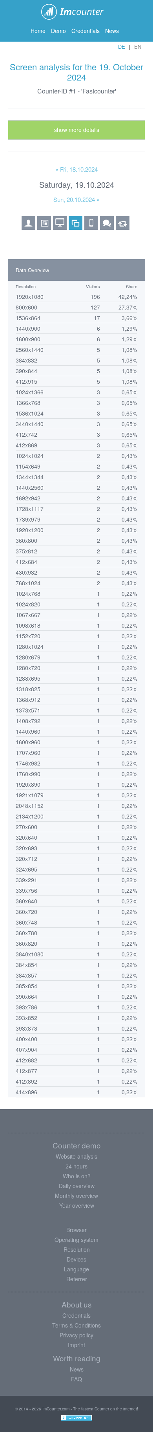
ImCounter (76, 12)
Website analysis (76, 1156)
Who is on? (77, 1176)
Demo (58, 31)
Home (38, 31)
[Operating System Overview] (60, 227)
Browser (76, 1230)
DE (121, 46)
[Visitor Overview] (28, 227)
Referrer (76, 1279)
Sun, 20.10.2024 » (76, 199)
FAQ (76, 1379)
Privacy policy (76, 1335)
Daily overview (77, 1186)
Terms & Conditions (76, 1325)
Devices (76, 1259)
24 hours (76, 1166)
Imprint (76, 1345)
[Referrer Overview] (122, 227)
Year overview (76, 1205)
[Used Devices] (91, 227)
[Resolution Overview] (75, 227)
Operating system (76, 1239)
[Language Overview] (107, 227)
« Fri (76, 169)
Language (76, 1269)
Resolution (77, 1249)
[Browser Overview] (44, 227)
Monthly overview (76, 1195)
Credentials (85, 31)
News (112, 31)
